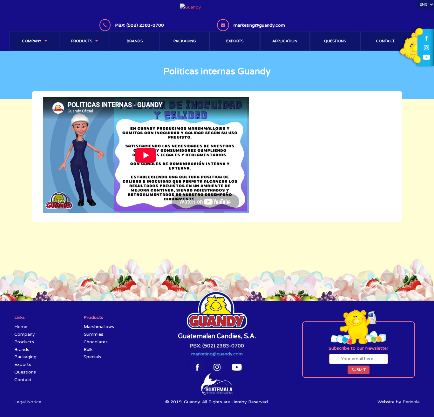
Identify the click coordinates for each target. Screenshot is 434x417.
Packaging (184, 41)
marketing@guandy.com (217, 354)
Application (284, 41)
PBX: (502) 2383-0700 (217, 346)
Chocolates (96, 342)
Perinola (411, 402)
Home (20, 326)
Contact (385, 41)
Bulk (88, 349)
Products (81, 41)
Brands (135, 41)
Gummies (93, 334)
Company (31, 41)
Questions (335, 41)
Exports (234, 41)
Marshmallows (99, 326)
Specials (92, 357)
